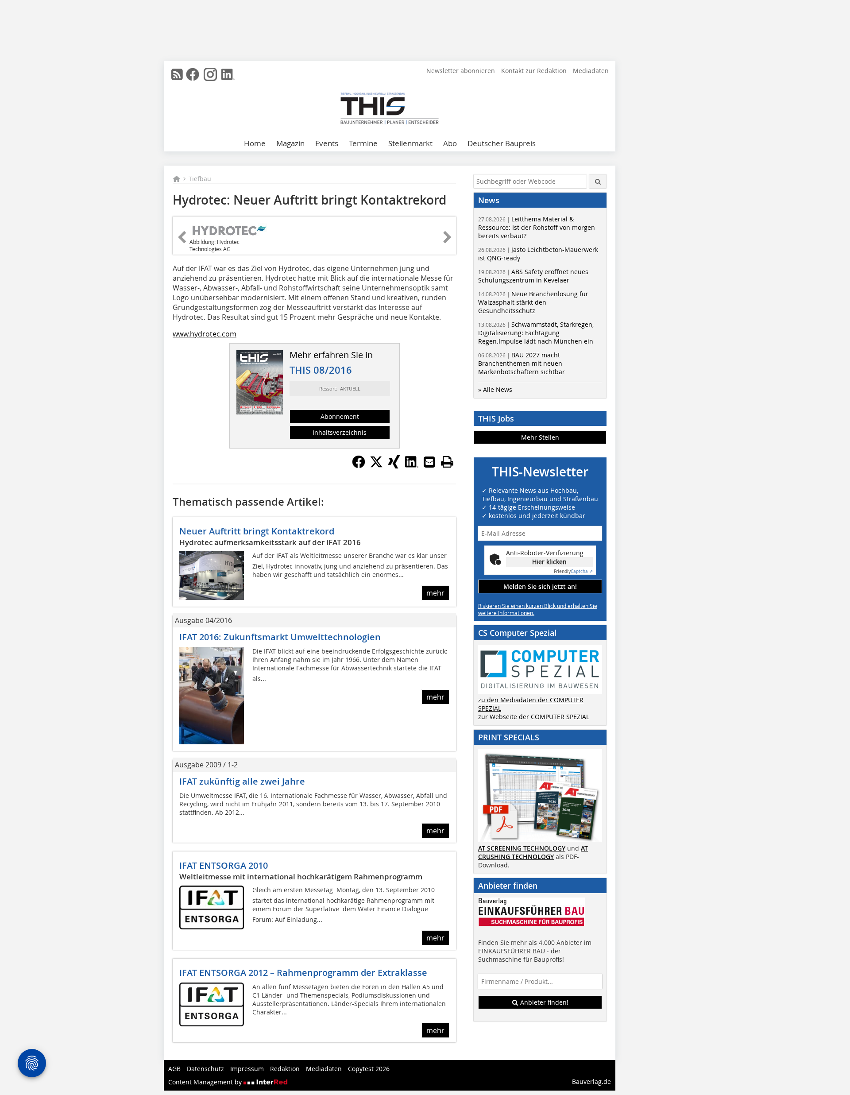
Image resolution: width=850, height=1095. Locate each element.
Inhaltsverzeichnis (340, 432)
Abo (450, 143)
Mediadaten (591, 70)
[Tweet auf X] (376, 466)
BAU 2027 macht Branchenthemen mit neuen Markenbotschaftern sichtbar (521, 363)
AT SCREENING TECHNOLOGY (521, 848)
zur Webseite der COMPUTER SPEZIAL (533, 716)
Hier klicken (549, 561)
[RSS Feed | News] (177, 74)
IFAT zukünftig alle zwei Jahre (242, 781)
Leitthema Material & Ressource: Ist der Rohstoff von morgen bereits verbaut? (536, 227)
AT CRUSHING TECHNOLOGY (533, 852)
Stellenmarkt (410, 143)
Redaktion (285, 1068)
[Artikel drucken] (447, 462)
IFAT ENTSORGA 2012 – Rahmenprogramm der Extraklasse (303, 973)
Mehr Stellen (540, 437)
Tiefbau (200, 178)
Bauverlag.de (591, 1081)
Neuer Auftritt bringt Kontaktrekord (256, 531)
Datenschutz (205, 1068)
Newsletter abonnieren (460, 70)
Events (326, 143)
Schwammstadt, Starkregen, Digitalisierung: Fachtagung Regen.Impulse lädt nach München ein (536, 332)
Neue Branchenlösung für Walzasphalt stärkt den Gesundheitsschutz (533, 302)
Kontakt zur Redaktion (534, 70)
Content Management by (205, 1082)
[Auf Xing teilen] (394, 466)
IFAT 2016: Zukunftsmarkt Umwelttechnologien (280, 637)
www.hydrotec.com (204, 334)
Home (255, 143)
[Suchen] (598, 181)
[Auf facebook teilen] (358, 466)
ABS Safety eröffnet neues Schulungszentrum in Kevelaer (533, 275)
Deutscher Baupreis (502, 143)
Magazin (290, 143)
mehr (435, 593)
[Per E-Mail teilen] (429, 462)
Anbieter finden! (543, 1002)
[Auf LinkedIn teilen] (412, 466)
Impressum (247, 1068)
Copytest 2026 (369, 1068)
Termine (363, 143)
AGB (174, 1068)
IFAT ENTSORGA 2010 (223, 865)
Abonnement (340, 416)
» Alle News (495, 389)
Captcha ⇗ (573, 571)
